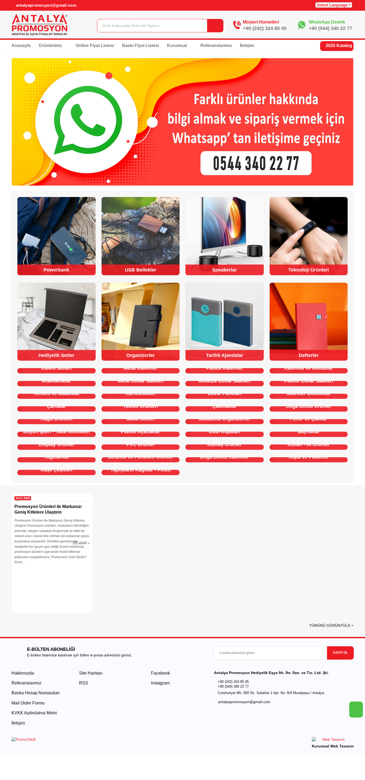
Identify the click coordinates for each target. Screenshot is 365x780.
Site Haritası (90, 673)
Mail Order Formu (28, 703)
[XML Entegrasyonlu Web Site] (95, 740)
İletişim (247, 45)
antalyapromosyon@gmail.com (45, 5)
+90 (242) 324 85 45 (264, 28)
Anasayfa (21, 45)
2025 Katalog (338, 45)
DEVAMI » (81, 543)
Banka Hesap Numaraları (35, 693)
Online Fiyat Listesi (95, 45)
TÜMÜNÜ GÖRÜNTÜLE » (331, 625)
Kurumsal (177, 45)
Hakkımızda (22, 673)
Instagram (160, 683)
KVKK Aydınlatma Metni (34, 713)
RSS (83, 683)
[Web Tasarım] (333, 740)
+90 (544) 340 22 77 (330, 28)
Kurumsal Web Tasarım (333, 746)
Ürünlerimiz (51, 45)
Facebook (160, 673)
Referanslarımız (216, 45)
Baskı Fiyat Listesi (140, 45)
